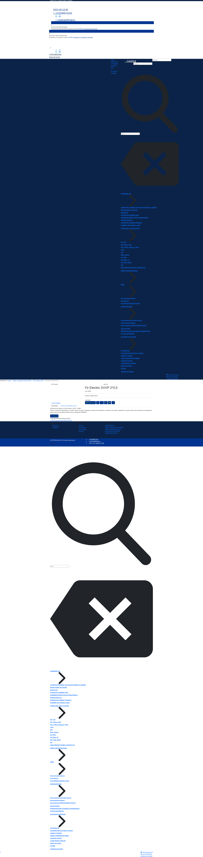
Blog (112, 67)
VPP (122, 265)
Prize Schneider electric (57, 776)
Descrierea (54, 406)
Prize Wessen (125, 301)
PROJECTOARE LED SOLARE (58, 687)
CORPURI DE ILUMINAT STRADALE (60, 700)
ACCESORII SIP (125, 351)
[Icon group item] (53, 15)
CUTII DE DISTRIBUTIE (57, 811)
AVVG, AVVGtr (125, 255)
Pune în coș (91, 403)
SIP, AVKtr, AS (125, 260)
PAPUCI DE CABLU (126, 366)
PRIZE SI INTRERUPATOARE (113, 429)
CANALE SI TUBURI (127, 356)
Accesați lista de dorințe (90, 29)
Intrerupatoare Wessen (57, 800)
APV (122, 252)
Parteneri (114, 65)
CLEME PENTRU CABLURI (57, 841)
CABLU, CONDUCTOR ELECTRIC (114, 427)
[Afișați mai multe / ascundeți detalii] (52, 22)
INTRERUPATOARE (126, 307)
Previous (55, 384)
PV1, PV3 (123, 242)
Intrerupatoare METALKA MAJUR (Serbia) (63, 803)
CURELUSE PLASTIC (127, 361)
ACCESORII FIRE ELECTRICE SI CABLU (61, 831)
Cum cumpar (83, 429)
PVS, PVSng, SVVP (126, 245)
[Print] (152, 387)
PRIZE (122, 284)
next (104, 384)
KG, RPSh (124, 257)
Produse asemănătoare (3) (69, 406)
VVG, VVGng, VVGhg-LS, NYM (59, 725)
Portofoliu (114, 71)
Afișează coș (77, 37)
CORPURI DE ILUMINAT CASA (59, 692)
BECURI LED (124, 212)
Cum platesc (82, 427)
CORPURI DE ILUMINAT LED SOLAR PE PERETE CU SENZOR (68, 685)
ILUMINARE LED (126, 194)
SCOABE (123, 368)
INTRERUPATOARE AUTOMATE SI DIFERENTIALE (65, 809)
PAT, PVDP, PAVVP (126, 262)
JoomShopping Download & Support (61, 420)
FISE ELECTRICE (125, 329)
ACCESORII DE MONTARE (112, 431)
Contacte (113, 73)
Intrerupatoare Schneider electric (60, 798)
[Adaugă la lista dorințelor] (109, 402)
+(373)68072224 (93, 439)
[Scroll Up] (0, 852)
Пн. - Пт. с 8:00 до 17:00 (97, 443)
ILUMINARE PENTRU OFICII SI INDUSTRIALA (64, 695)
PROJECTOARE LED (126, 220)
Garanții (81, 431)
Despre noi (114, 62)
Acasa (113, 60)
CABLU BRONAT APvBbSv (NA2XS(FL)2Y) (62, 745)
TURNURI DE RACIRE (127, 372)
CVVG (122, 250)
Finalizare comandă (87, 37)
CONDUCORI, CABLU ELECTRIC (59, 706)
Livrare (81, 425)
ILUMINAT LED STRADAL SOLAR (60, 703)
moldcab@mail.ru (95, 441)
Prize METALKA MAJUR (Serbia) (59, 781)
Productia (115, 63)
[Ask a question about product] (113, 402)
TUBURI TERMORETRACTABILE (59, 836)
